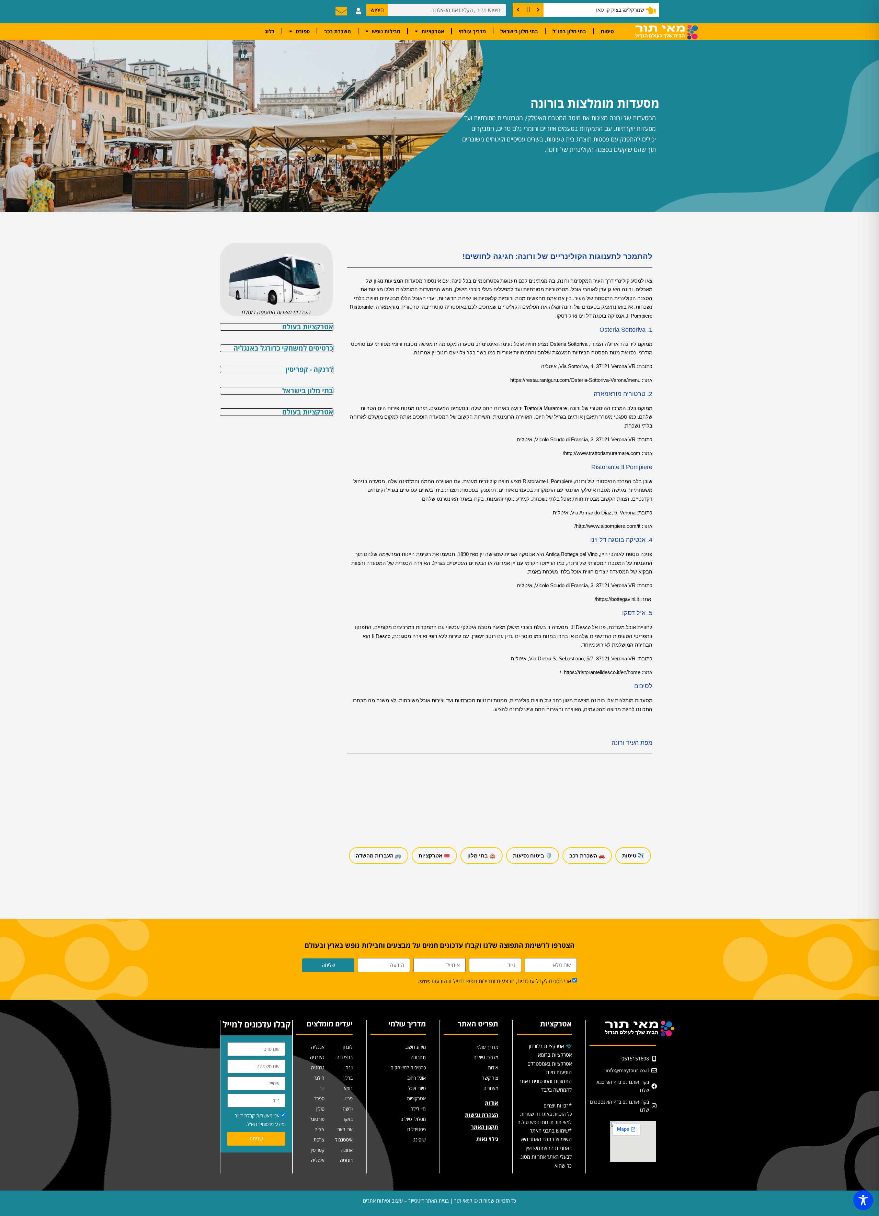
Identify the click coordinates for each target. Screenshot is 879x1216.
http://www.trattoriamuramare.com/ (601, 453)
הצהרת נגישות (481, 1114)
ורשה (348, 1108)
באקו (348, 1119)
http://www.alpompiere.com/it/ (607, 526)
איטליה (317, 1160)
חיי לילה (418, 1108)
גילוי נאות (487, 1138)
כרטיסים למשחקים (408, 1067)
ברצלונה (344, 1057)
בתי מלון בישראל (519, 31)
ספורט (303, 31)
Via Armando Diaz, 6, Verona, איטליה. (593, 512)
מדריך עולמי (472, 31)
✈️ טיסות (633, 856)
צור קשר (490, 1078)
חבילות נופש (386, 31)
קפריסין (317, 1150)
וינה (349, 1067)
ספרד (319, 1098)
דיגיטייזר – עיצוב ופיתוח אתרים (393, 1200)
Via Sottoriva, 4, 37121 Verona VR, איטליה (588, 366)
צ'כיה (319, 1129)
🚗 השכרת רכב (587, 856)
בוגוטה (346, 1160)
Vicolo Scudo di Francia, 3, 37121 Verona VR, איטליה (576, 439)
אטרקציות (432, 31)
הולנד (318, 1078)
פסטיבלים (416, 1129)
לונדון (348, 1047)
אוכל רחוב (416, 1078)
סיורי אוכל (417, 1088)
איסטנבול (344, 1139)
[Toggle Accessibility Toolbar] (863, 1200)
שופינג (419, 1139)
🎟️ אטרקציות (434, 856)
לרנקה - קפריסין (309, 369)
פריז (349, 1098)
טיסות (607, 31)
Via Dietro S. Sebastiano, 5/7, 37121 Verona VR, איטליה (574, 658)
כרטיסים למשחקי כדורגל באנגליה (283, 348)
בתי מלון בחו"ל (569, 31)
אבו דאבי (344, 1129)
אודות (493, 1067)
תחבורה (418, 1057)
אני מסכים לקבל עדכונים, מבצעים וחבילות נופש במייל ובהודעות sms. (494, 981)
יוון (322, 1088)
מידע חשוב (415, 1047)
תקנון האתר (484, 1126)
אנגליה (317, 1047)
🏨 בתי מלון (481, 856)
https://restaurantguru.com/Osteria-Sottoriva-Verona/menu (575, 380)
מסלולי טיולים (413, 1119)
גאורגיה (317, 1057)
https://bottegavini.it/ (617, 599)
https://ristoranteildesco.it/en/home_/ (600, 672)
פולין (320, 1108)
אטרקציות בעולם (307, 326)
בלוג (270, 31)
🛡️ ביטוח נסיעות (532, 856)
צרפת (318, 1139)
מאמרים (490, 1088)
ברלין (348, 1078)
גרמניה (317, 1067)
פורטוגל (317, 1119)
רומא (348, 1088)
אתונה (347, 1150)
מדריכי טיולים (485, 1057)
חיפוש (377, 10)
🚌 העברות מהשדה (378, 856)
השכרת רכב (337, 31)
